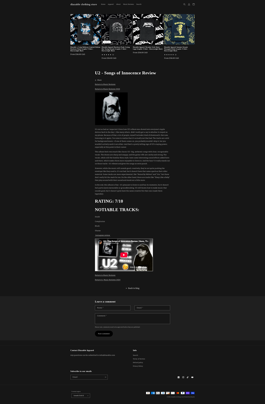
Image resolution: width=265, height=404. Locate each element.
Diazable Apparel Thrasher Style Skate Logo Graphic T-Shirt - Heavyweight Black (148, 48)
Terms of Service (139, 359)
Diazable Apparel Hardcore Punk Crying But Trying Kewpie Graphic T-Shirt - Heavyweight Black (116, 49)
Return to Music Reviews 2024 (107, 89)
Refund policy (138, 362)
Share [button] (99, 80)
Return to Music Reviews (105, 84)
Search (135, 355)
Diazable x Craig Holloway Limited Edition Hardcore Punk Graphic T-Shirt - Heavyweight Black (85, 49)
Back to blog (133, 288)
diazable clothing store (177, 397)
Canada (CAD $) (79, 395)
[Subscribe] (105, 377)
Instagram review (102, 235)
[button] (184, 4)
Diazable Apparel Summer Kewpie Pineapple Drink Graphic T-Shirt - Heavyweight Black (176, 49)
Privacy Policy (138, 366)
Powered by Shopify (189, 397)
